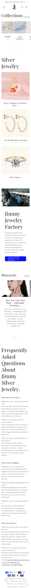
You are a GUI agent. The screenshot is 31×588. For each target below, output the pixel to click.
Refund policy (13, 581)
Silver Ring (14, 177)
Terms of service (11, 583)
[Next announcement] (28, 2)
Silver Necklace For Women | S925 (15, 104)
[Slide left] (11, 48)
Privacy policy (23, 581)
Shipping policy (22, 583)
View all (27, 17)
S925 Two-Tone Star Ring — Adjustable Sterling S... (15, 303)
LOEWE (7, 37)
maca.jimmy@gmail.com (11, 562)
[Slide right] (19, 48)
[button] (4, 7)
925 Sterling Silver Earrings (15, 140)
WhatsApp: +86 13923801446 (12, 565)
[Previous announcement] (3, 2)
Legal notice (22, 586)
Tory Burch (19, 38)
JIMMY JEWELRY (14, 578)
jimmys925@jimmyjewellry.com (18, 560)
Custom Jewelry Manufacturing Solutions (14, 258)
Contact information (12, 586)
